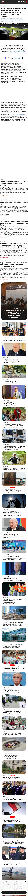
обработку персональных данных (10, 887)
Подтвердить (14, 892)
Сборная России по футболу (12, 23)
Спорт (3, 23)
